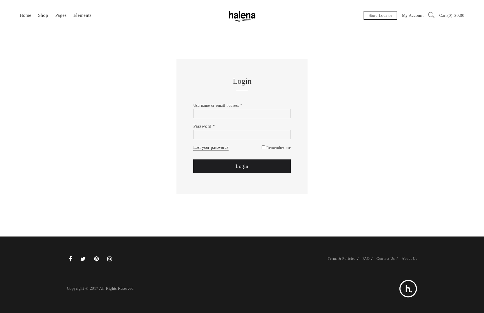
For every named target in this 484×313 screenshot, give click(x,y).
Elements (82, 15)
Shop (43, 15)
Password (204, 126)
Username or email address (218, 105)
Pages (61, 15)
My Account (413, 15)
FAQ (365, 258)
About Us (409, 258)
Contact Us (385, 258)
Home (25, 15)
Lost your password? (211, 147)
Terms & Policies (341, 258)
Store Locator (380, 15)
